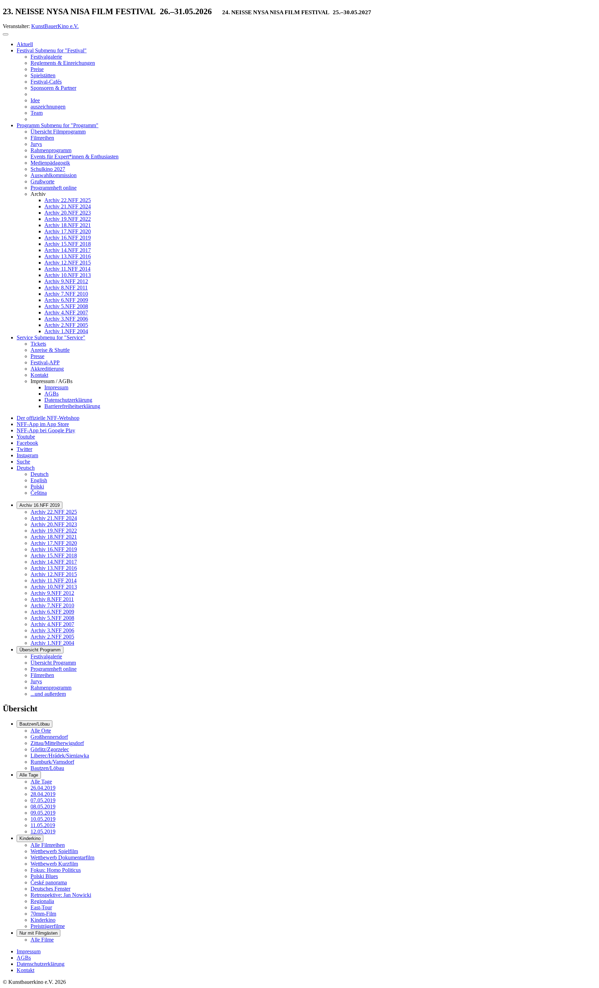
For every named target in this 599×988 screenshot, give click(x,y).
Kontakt (25, 970)
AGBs (24, 958)
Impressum (29, 951)
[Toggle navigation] (5, 34)
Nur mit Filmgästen (38, 933)
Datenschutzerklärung (40, 964)
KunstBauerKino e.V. (55, 26)
